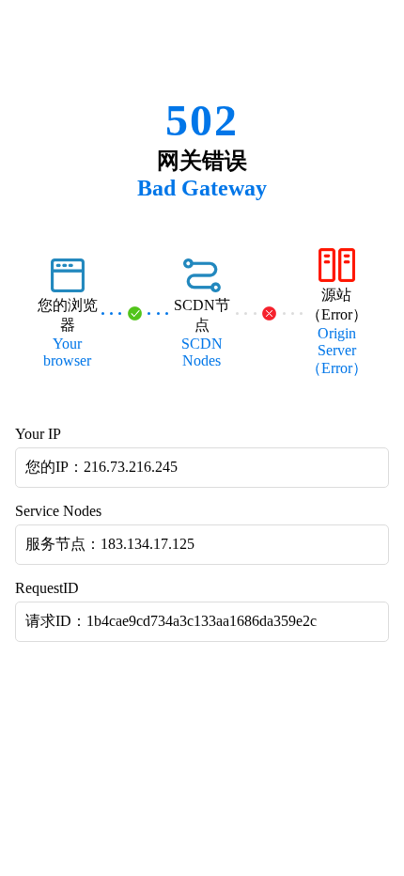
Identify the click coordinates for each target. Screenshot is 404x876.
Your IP (38, 434)
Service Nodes (58, 511)
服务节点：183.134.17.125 (109, 544)
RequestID (47, 588)
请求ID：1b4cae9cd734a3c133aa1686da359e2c (171, 621)
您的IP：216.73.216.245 (101, 467)
